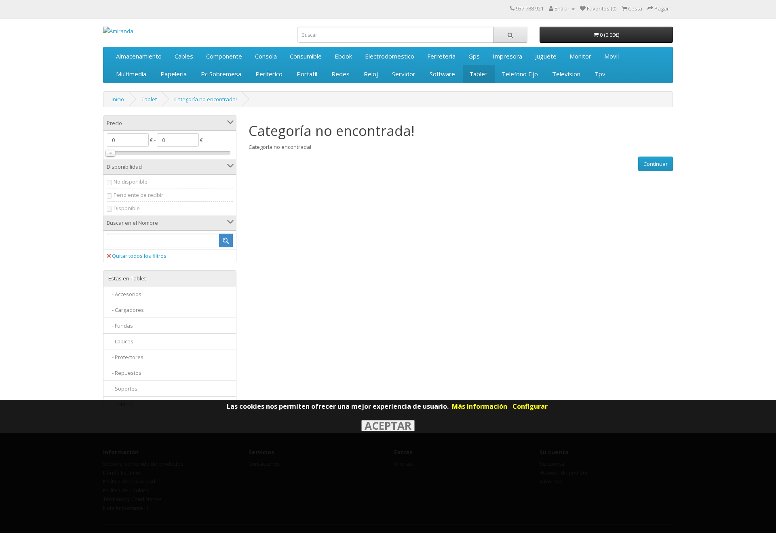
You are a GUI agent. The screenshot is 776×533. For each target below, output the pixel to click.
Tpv (600, 74)
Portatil (307, 74)
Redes (340, 74)
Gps (474, 56)
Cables (184, 56)
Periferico (269, 74)
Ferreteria (441, 56)
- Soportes (122, 388)
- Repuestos (124, 372)
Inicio (118, 99)
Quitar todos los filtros (139, 255)
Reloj (371, 74)
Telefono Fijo (520, 74)
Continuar (655, 163)
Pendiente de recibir (138, 195)
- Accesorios (124, 294)
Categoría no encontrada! (205, 99)
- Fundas (120, 325)
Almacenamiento (139, 56)
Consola (266, 56)
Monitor (580, 56)
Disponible (127, 208)
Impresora (507, 56)
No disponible (131, 181)
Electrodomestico (389, 56)
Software (442, 74)
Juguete (546, 56)
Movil (611, 56)
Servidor (403, 74)
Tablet (478, 74)
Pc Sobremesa (221, 74)
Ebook (343, 56)
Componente (224, 56)
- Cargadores (126, 310)
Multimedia (131, 74)
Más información (479, 406)
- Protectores (125, 357)
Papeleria (173, 74)
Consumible (306, 56)
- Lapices (120, 341)
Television (566, 74)
